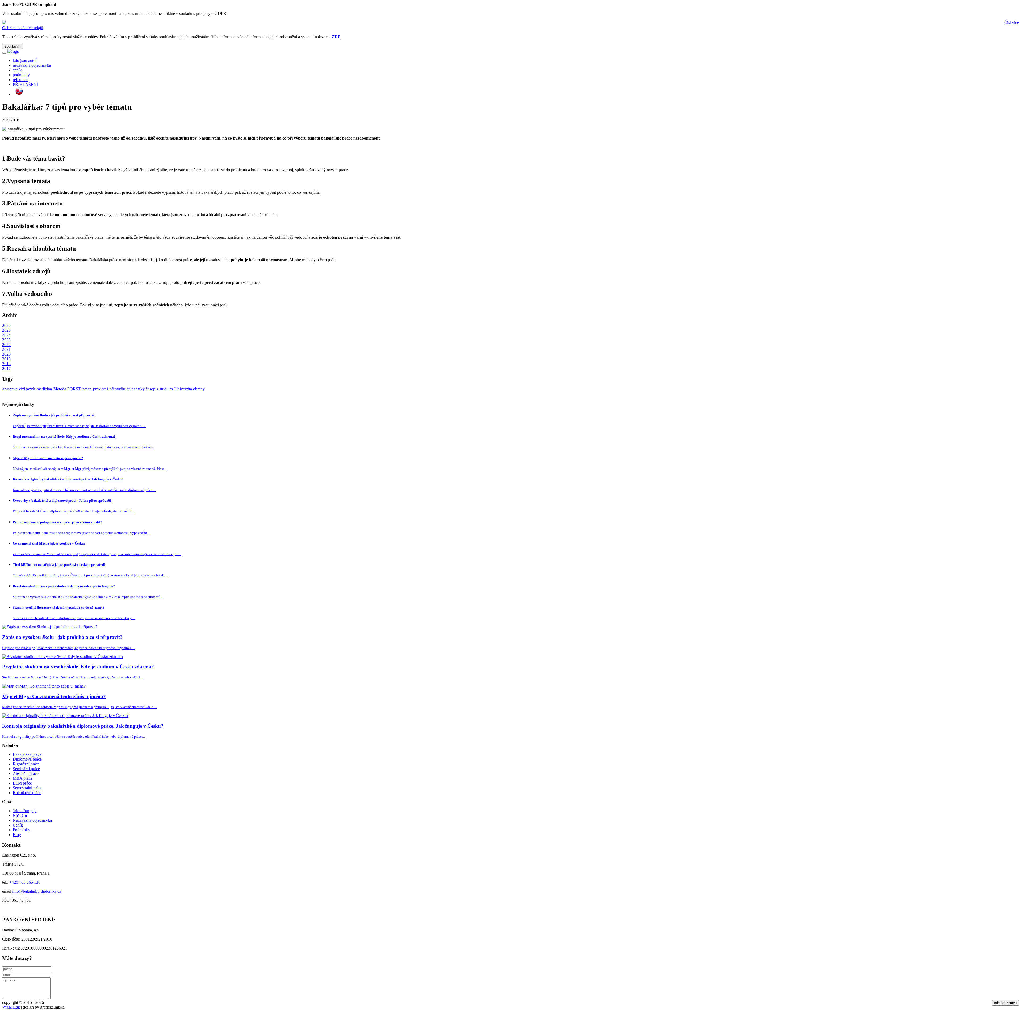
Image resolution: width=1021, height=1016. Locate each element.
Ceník (18, 825)
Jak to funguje (24, 810)
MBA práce (22, 778)
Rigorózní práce (26, 764)
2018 (6, 363)
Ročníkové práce (27, 792)
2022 (6, 344)
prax (97, 389)
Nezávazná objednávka (32, 820)
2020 (6, 354)
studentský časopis (143, 389)
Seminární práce (26, 768)
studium (167, 389)
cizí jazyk (27, 389)
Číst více (1011, 22)
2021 (6, 349)
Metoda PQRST (67, 389)
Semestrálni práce (27, 788)
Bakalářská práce (27, 754)
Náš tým (20, 815)
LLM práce (22, 783)
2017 (6, 368)
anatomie (10, 389)
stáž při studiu (114, 389)
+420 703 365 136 (24, 882)
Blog (17, 834)
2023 (6, 340)
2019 (6, 359)
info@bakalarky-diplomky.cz (36, 891)
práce (87, 389)
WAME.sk (11, 1007)
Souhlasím (12, 46)
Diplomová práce (27, 759)
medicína (45, 389)
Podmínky (21, 830)
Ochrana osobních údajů (22, 28)
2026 (6, 325)
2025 (6, 330)
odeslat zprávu (1005, 1003)
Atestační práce (26, 773)
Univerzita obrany (189, 389)
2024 (6, 335)
